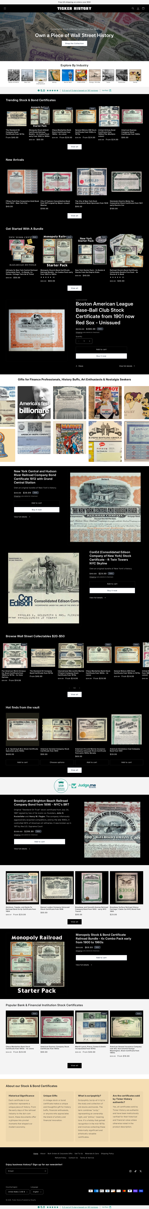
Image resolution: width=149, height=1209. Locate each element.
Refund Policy (60, 1158)
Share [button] (80, 366)
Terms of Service (87, 1158)
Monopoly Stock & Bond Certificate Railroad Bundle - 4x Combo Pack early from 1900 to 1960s (39, 133)
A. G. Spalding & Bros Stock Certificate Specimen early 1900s (22, 750)
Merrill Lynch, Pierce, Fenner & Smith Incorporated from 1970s (90, 1048)
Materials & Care (92, 1153)
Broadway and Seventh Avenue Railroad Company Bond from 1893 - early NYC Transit (91, 909)
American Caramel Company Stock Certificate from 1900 (55, 750)
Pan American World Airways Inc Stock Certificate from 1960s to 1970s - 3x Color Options (14, 674)
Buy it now (101, 356)
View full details (125, 366)
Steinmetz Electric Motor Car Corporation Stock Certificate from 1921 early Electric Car (126, 203)
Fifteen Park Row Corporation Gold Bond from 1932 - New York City (22, 202)
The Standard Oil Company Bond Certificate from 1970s (15, 132)
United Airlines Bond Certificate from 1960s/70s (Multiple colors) (106, 133)
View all (74, 147)
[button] (4, 8)
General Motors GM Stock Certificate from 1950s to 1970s (86, 132)
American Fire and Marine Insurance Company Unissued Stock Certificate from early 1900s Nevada (90, 751)
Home (35, 1153)
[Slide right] (79, 688)
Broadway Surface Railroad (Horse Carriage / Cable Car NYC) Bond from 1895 (125, 909)
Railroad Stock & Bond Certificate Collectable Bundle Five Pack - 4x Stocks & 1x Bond (124, 272)
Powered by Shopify (29, 1200)
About (42, 1153)
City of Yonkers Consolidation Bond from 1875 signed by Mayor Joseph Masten (55, 203)
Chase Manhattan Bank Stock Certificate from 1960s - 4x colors (61, 132)
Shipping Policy (107, 1153)
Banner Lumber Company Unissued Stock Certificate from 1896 (55, 908)
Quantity (79, 336)
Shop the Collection (74, 43)
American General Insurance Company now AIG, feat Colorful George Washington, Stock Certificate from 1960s (126, 1050)
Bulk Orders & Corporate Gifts (60, 1153)
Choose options (57, 762)
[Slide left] (69, 688)
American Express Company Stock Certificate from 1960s (130, 132)
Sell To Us (79, 1153)
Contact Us (73, 1158)
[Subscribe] (45, 1171)
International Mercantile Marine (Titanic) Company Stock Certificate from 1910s (71, 673)
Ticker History (17, 1200)
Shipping (79, 332)
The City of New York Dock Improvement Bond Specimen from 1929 (91, 202)
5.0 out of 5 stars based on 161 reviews (80, 90)
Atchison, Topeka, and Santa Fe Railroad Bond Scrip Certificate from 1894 (21, 909)
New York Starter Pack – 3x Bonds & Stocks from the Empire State (90, 271)
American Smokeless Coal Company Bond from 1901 (125, 750)
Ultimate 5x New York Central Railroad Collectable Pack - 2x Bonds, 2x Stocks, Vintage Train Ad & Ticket (21, 272)
